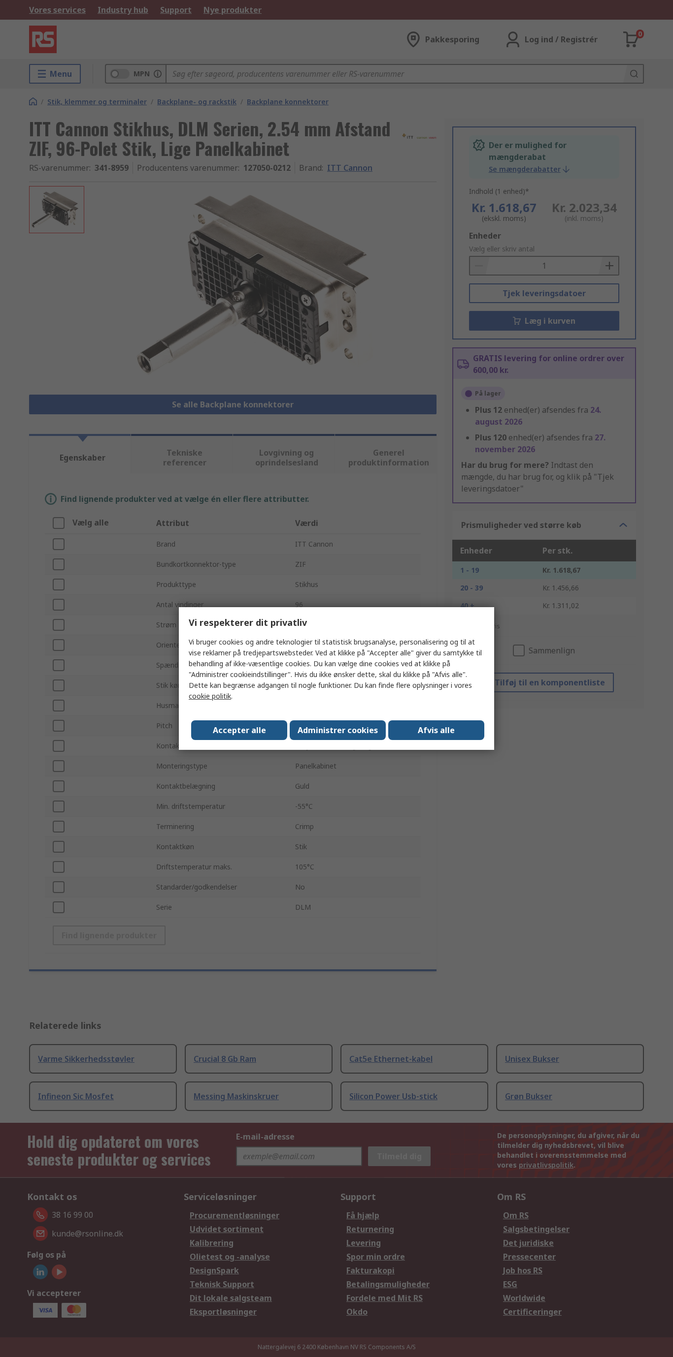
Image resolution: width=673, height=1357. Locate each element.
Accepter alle (239, 730)
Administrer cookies (338, 730)
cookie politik (210, 696)
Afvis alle (436, 730)
